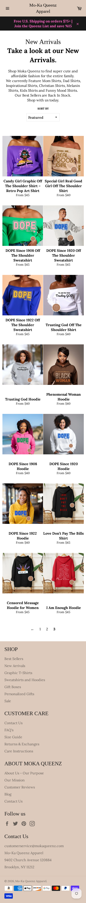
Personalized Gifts (19, 694)
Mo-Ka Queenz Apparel (43, 8)
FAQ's (8, 730)
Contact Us (13, 723)
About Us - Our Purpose (24, 773)
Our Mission (14, 780)
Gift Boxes (12, 687)
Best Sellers (13, 658)
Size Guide (13, 737)
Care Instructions (18, 751)
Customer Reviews (19, 787)
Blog (7, 794)
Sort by (43, 108)
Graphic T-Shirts (18, 673)
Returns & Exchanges (21, 744)
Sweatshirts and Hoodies (24, 680)
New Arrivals (14, 666)
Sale (7, 701)
